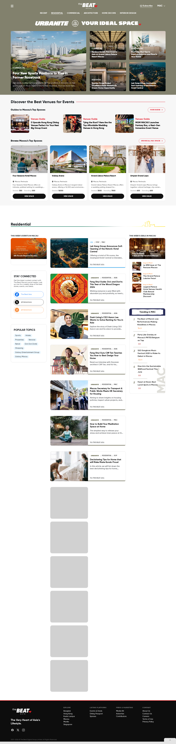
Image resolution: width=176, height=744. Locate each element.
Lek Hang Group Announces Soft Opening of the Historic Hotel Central (143, 85)
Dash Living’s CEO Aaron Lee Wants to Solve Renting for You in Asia (106, 320)
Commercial (73, 13)
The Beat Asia (26, 294)
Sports (18, 335)
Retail (17, 344)
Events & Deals (96, 711)
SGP (115, 455)
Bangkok (67, 711)
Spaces (93, 716)
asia (115, 278)
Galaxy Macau (21, 357)
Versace (32, 340)
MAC (160, 6)
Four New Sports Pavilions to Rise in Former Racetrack (40, 75)
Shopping (19, 348)
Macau (66, 719)
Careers (145, 716)
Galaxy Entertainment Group (27, 352)
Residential (57, 13)
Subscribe (147, 6)
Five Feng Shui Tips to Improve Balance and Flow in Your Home (144, 54)
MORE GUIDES (156, 110)
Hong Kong (68, 714)
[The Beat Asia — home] (22, 711)
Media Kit (120, 711)
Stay (97, 242)
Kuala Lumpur (69, 716)
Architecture (91, 13)
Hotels (28, 335)
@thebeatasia (26, 302)
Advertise (120, 714)
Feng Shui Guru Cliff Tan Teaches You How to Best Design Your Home (106, 355)
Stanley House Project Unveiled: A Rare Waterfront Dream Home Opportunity (104, 85)
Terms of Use (147, 719)
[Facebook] (12, 730)
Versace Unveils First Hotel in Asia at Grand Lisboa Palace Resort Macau (104, 54)
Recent (43, 13)
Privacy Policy (148, 722)
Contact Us (147, 714)
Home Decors (109, 13)
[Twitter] (18, 730)
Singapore (67, 724)
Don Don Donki (31, 344)
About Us (146, 711)
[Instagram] (23, 730)
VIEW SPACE (29, 196)
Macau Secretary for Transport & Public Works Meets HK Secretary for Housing (106, 391)
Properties (19, 340)
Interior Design (128, 13)
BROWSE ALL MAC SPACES (152, 141)
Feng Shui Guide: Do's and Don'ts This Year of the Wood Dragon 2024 (106, 284)
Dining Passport (96, 714)
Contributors (121, 716)
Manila (66, 722)
